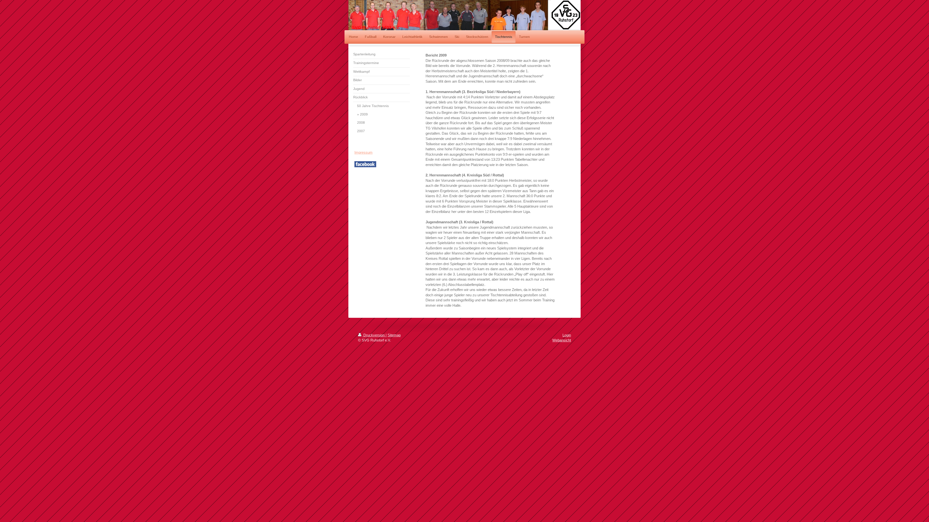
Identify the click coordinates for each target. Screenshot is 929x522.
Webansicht (561, 340)
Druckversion (374, 335)
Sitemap (394, 335)
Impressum (363, 152)
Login (566, 335)
